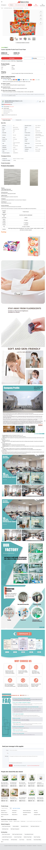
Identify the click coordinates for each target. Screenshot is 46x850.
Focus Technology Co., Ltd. (16, 845)
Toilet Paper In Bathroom (35, 826)
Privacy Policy (40, 845)
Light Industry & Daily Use (8, 8)
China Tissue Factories (6, 834)
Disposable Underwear (27, 812)
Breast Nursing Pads (4, 814)
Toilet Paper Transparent (15, 828)
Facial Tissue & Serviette (6, 826)
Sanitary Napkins (16, 826)
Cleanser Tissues (4, 812)
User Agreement (29, 845)
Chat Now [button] (35, 58)
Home (2, 8)
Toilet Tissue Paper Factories (17, 834)
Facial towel (14, 812)
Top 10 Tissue (21, 839)
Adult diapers (14, 810)
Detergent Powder (37, 814)
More (2, 841)
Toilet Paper (26, 8)
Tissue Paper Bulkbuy (37, 839)
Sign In (3, 114)
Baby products (14, 814)
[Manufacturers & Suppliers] (23, 2)
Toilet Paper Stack (5, 828)
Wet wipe (35, 810)
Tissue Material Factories (29, 834)
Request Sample (19, 60)
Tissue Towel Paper (5, 839)
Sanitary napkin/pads (27, 810)
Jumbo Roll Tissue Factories (7, 836)
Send (11, 765)
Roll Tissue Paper (14, 839)
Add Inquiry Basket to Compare (23, 42)
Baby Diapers (3, 810)
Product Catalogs (17, 808)
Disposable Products (24, 826)
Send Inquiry (11, 58)
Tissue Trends (28, 839)
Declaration (34, 845)
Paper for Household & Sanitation (18, 8)
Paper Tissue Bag (37, 836)
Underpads (36, 812)
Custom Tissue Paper (18, 836)
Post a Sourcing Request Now (33, 765)
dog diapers (25, 814)
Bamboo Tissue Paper (28, 836)
